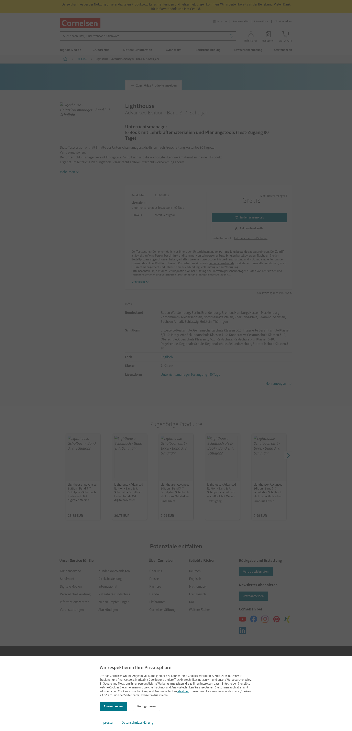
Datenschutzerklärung (137, 722)
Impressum (108, 722)
